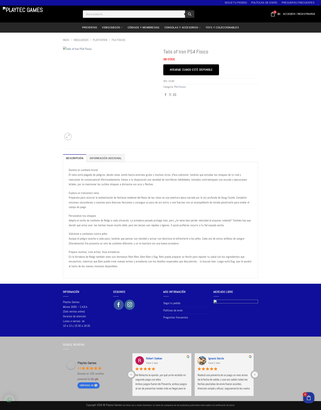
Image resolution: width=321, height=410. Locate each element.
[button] (299, 14)
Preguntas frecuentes (298, 2)
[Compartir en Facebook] (165, 94)
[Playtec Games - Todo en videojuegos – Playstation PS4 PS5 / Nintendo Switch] (24, 14)
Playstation (100, 40)
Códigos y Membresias (144, 27)
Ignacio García (216, 358)
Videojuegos (111, 27)
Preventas (89, 27)
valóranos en (87, 385)
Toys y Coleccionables (222, 27)
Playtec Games (86, 363)
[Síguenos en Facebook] (119, 305)
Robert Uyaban (154, 358)
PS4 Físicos (118, 40)
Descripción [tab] (74, 158)
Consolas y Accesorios (181, 27)
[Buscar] (189, 14)
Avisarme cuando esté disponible (191, 70)
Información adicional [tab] (106, 158)
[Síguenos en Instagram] (130, 305)
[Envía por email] (174, 94)
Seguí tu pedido (236, 2)
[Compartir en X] (170, 94)
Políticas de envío (264, 2)
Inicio (66, 40)
